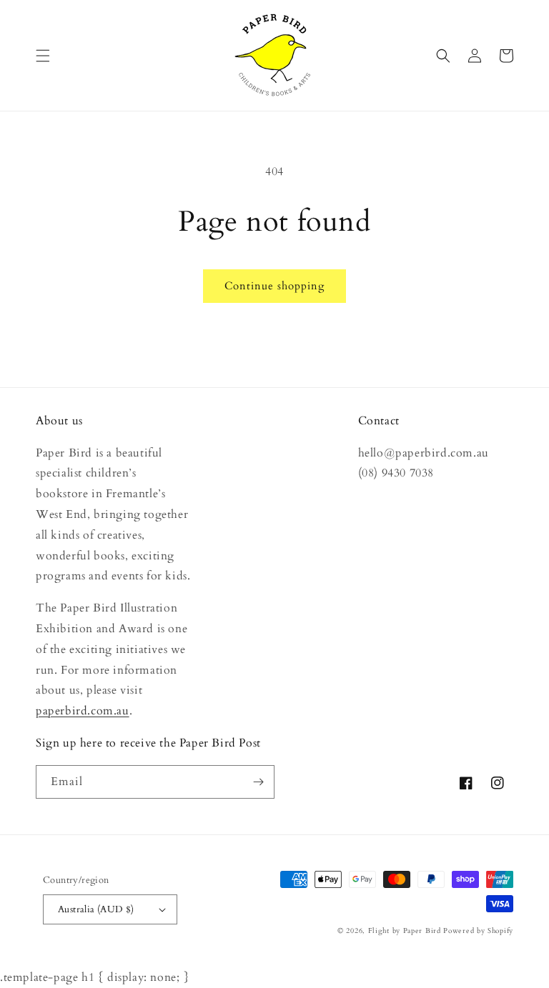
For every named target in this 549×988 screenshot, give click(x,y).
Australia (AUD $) (96, 909)
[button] (43, 55)
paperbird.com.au (82, 711)
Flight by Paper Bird (404, 931)
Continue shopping (274, 286)
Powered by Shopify (478, 931)
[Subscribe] (258, 782)
